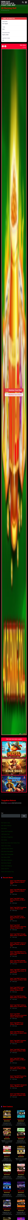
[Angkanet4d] (7, 1171)
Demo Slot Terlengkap (7, 854)
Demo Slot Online (6, 846)
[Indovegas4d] (7, 1117)
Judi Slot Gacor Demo (7, 848)
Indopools (7, 1155)
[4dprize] (21, 1153)
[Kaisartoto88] (21, 1135)
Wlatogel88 (21, 1173)
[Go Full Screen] (5, 46)
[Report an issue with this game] (3, 46)
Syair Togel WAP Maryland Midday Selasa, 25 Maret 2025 (18, 891)
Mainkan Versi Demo (15, 394)
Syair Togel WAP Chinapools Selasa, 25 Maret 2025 (18, 1085)
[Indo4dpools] (21, 1117)
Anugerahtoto (7, 1209)
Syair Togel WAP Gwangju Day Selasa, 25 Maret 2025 (18, 1067)
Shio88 (7, 1137)
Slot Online (4, 840)
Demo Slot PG (5, 868)
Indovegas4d (7, 1119)
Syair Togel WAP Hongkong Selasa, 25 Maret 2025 (18, 908)
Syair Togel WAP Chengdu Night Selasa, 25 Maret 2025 (18, 934)
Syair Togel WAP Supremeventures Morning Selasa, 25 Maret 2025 (18, 926)
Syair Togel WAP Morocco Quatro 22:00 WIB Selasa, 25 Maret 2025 (18, 953)
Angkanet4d (7, 1173)
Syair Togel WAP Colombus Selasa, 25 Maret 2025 (18, 1041)
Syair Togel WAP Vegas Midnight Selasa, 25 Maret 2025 (17, 1060)
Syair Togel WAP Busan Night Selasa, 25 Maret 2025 (18, 1032)
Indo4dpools (21, 1119)
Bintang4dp (21, 1191)
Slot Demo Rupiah (6, 863)
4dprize (21, 1155)
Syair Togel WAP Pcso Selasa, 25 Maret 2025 (16, 1023)
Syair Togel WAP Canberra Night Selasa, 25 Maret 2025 (18, 1005)
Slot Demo (4, 828)
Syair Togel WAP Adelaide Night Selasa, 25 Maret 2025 (18, 961)
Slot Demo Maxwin (6, 825)
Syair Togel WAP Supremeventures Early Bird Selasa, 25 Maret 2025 (18, 1015)
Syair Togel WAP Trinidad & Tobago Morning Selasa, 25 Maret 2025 (18, 971)
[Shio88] (7, 1135)
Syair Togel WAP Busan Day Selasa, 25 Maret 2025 (18, 1076)
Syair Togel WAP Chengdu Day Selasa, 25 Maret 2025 (18, 1050)
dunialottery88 (21, 1209)
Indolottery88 (7, 1191)
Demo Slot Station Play (7, 871)
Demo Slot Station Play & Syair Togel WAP (8, 3)
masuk (9, 803)
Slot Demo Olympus (6, 860)
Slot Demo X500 (5, 857)
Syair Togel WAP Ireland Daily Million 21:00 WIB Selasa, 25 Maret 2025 (17, 989)
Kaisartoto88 (21, 1137)
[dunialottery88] (21, 1207)
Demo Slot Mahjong (6, 866)
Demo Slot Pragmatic (7, 831)
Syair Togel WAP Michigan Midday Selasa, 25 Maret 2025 (18, 882)
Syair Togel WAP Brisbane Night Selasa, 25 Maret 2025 (18, 996)
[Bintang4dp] (21, 1189)
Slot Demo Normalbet (7, 851)
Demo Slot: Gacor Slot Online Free (10, 843)
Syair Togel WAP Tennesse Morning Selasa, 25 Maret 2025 (18, 944)
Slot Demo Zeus (5, 822)
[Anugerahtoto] (7, 1207)
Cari (2, 813)
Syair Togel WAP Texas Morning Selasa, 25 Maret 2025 (17, 918)
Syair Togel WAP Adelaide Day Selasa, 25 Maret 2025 (18, 1094)
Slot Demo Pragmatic (7, 837)
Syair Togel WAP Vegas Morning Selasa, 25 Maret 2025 (17, 900)
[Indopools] (7, 1153)
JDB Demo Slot (5, 834)
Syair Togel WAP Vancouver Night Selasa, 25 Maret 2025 (18, 979)
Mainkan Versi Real (15, 390)
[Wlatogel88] (21, 1171)
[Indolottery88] (7, 1189)
